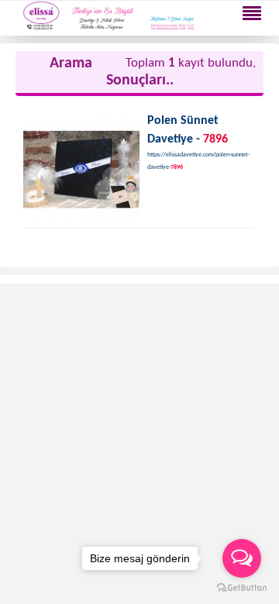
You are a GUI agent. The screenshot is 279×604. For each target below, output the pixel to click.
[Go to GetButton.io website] (242, 588)
